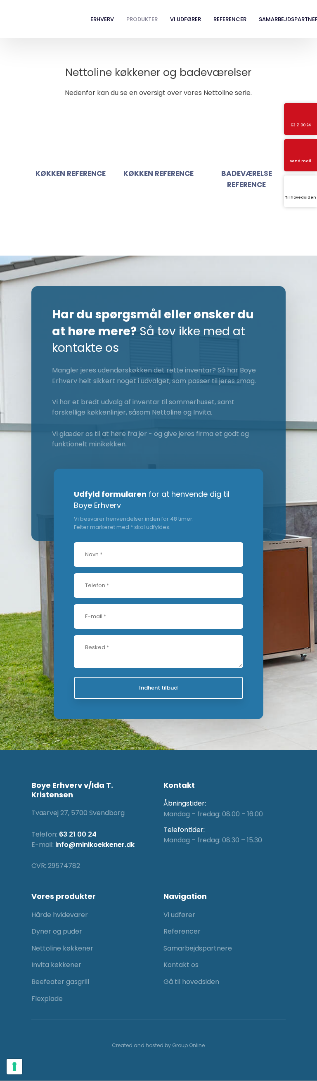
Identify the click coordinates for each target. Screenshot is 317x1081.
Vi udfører (185, 19)
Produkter (142, 19)
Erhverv (102, 19)
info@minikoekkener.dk (95, 844)
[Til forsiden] (39, 19)
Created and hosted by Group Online (158, 1045)
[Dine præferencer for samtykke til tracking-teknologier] (14, 1066)
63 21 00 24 (78, 834)
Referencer (229, 19)
